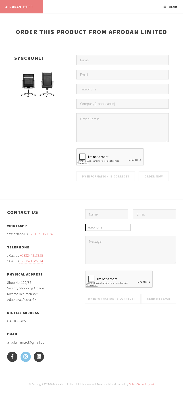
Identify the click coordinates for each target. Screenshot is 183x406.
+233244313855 (31, 255)
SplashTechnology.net (141, 384)
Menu (172, 7)
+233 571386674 (40, 234)
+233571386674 (31, 261)
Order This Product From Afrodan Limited (91, 32)
